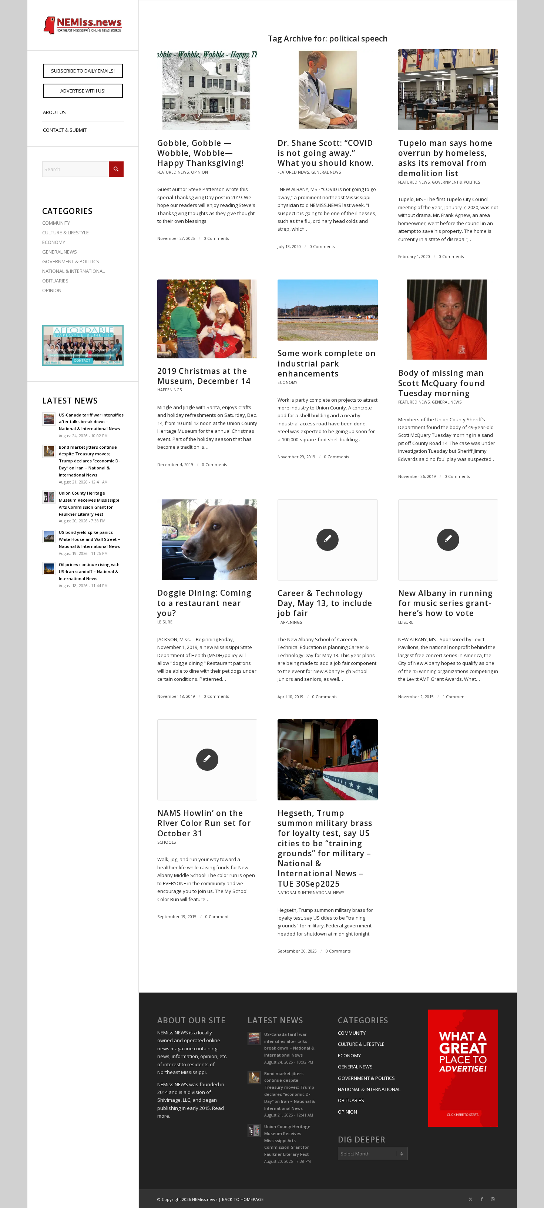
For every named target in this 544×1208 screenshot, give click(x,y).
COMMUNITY (56, 223)
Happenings (169, 389)
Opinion (199, 172)
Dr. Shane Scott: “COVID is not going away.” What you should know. (326, 153)
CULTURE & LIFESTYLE (65, 232)
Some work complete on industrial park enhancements (327, 363)
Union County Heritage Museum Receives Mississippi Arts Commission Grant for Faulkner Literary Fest (287, 1140)
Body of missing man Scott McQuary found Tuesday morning (441, 383)
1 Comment (454, 696)
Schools (166, 842)
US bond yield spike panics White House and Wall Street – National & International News (89, 539)
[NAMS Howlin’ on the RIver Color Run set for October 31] (207, 759)
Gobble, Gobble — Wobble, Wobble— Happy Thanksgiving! (200, 153)
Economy (287, 382)
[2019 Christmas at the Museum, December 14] (207, 319)
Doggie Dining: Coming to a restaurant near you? (204, 603)
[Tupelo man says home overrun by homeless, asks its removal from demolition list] (448, 89)
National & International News (311, 892)
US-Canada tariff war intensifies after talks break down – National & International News (91, 422)
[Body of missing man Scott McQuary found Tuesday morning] (448, 320)
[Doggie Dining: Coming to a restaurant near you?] (207, 539)
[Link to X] (470, 1199)
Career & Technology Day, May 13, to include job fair (325, 603)
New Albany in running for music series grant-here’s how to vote (445, 603)
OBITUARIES (55, 280)
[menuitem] (83, 71)
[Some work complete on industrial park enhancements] (327, 310)
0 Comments (216, 238)
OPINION (51, 290)
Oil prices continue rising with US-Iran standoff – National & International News (89, 571)
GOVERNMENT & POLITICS (70, 261)
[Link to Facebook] (481, 1199)
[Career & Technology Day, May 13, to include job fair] (327, 539)
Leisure (164, 622)
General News (326, 172)
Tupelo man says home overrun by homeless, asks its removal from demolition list (445, 158)
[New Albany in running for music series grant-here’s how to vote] (448, 539)
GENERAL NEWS (59, 251)
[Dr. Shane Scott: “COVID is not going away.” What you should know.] (327, 89)
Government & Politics (456, 182)
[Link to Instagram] (492, 1199)
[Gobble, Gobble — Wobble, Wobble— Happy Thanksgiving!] (207, 89)
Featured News (173, 172)
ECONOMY (53, 242)
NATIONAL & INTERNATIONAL (73, 271)
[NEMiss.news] (83, 25)
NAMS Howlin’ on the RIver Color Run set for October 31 (204, 823)
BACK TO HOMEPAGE (242, 1199)
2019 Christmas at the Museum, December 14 (204, 376)
